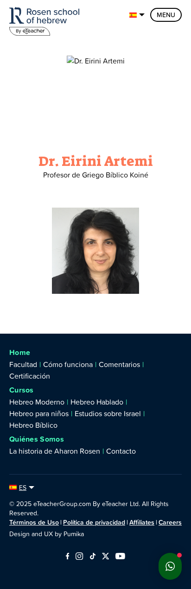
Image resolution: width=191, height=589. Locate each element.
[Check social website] (67, 556)
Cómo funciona (68, 364)
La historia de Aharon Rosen (54, 451)
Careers (170, 522)
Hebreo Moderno (36, 402)
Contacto (121, 451)
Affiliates (141, 522)
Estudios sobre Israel (108, 413)
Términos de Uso (34, 522)
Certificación (29, 376)
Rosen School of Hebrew (46, 19)
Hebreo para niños (39, 413)
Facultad (23, 364)
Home (19, 352)
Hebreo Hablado (96, 402)
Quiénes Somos (36, 439)
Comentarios (119, 364)
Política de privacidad (94, 522)
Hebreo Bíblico (33, 425)
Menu (166, 14)
